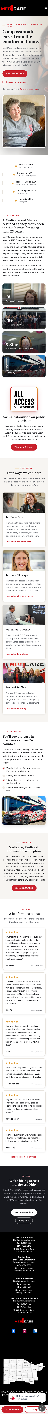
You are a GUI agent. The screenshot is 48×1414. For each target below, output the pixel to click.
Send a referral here (29, 89)
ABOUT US (14, 1392)
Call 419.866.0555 (15, 73)
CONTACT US (40, 1392)
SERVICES (27, 1392)
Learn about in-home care (18, 541)
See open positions (24, 1212)
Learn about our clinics (17, 654)
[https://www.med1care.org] (13, 8)
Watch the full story (24, 447)
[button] (46, 8)
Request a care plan (16, 82)
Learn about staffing (16, 708)
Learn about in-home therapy (20, 596)
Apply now (24, 1220)
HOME (4, 1392)
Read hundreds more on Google (24, 1157)
